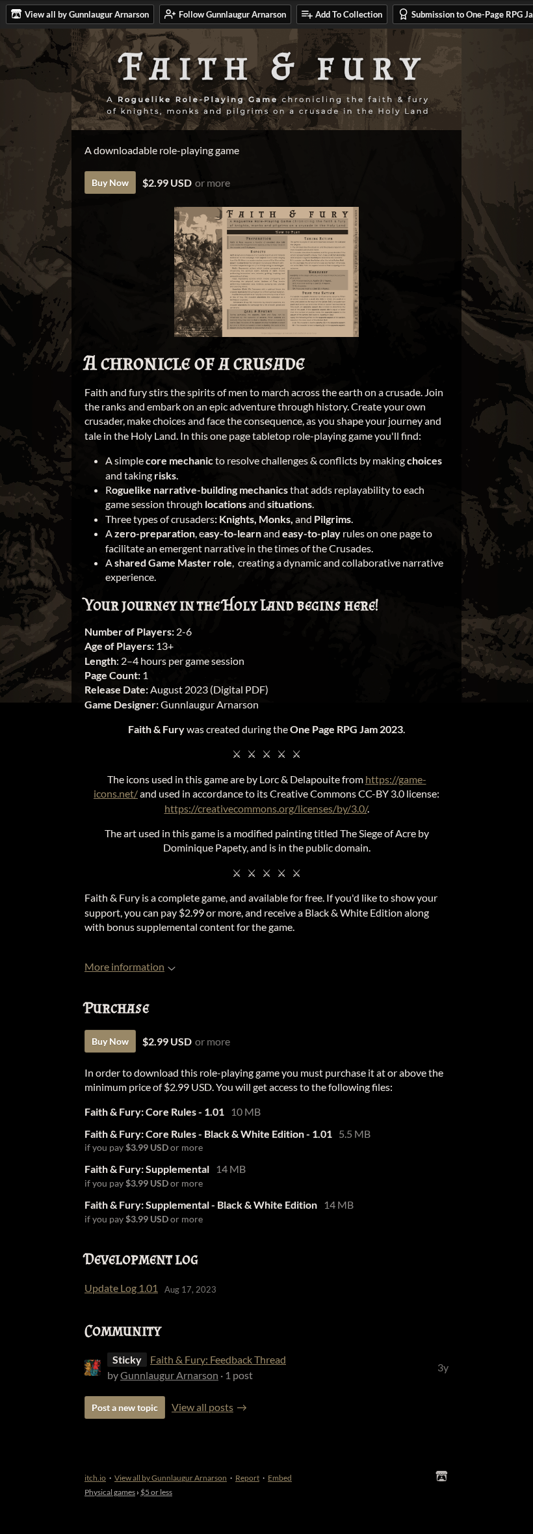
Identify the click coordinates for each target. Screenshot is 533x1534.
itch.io (95, 1478)
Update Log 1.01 (121, 1288)
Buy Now (110, 182)
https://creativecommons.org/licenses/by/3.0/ (265, 808)
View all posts (202, 1407)
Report (247, 1478)
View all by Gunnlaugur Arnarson (170, 1478)
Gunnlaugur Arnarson (169, 1375)
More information (124, 966)
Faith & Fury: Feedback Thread (218, 1359)
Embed (280, 1478)
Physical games (109, 1492)
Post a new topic (125, 1407)
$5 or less (156, 1492)
